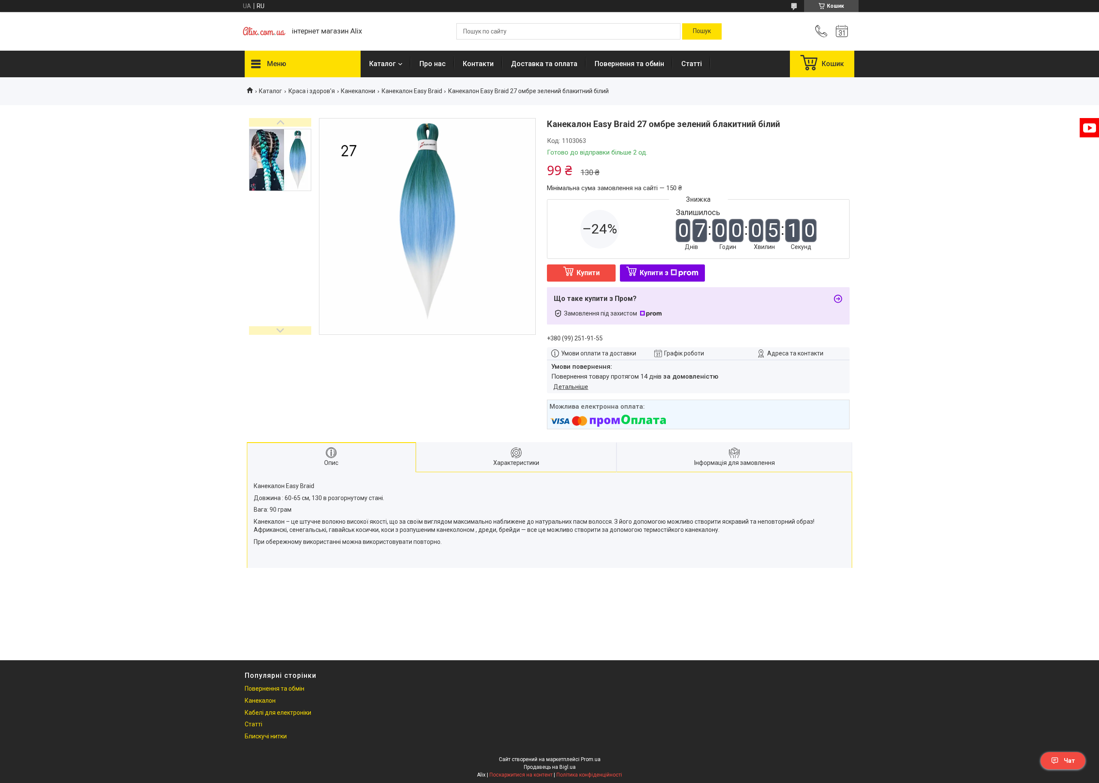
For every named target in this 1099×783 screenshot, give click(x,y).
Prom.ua (591, 759)
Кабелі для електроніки (278, 712)
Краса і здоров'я (311, 91)
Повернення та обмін (629, 64)
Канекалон (260, 700)
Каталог (382, 64)
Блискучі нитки (266, 736)
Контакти (478, 64)
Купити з (654, 273)
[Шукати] (702, 31)
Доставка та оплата (544, 64)
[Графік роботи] (842, 31)
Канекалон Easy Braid (412, 91)
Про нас (432, 64)
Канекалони (358, 91)
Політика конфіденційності (589, 775)
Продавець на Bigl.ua (550, 767)
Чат (1069, 760)
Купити (588, 273)
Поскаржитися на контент (521, 775)
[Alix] (264, 31)
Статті (691, 64)
